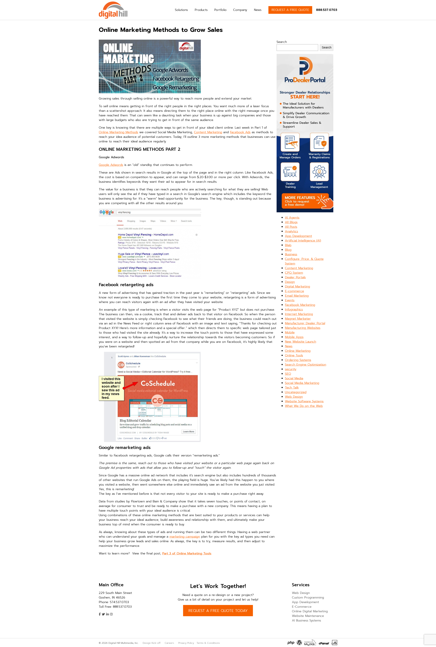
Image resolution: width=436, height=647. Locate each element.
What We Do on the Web (304, 406)
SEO (288, 373)
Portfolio (220, 9)
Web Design (294, 396)
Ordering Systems (298, 360)
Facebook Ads (240, 132)
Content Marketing (208, 132)
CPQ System (294, 272)
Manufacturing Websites (302, 327)
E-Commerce (302, 606)
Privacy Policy (186, 643)
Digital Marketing (297, 286)
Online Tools (294, 355)
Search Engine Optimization (305, 364)
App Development (298, 236)
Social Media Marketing (302, 383)
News (257, 9)
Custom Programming (308, 597)
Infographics (294, 309)
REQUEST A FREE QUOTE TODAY (218, 610)
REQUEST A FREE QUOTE (290, 9)
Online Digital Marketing (310, 611)
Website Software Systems (304, 401)
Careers (169, 643)
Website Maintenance (308, 615)
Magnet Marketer (298, 318)
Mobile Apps (294, 337)
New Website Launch (300, 341)
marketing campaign (184, 536)
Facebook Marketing (300, 304)
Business (291, 254)
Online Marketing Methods (118, 132)
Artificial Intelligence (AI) (303, 240)
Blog (288, 249)
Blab (288, 245)
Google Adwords (111, 164)
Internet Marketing (299, 314)
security (290, 369)
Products (201, 9)
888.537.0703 (326, 9)
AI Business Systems (306, 620)
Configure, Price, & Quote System (304, 261)
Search (282, 41)
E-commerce (294, 291)
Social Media (294, 378)
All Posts (291, 226)
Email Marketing (297, 295)
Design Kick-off (152, 643)
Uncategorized (295, 392)
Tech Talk (292, 387)
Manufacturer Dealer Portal (305, 323)
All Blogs (291, 222)
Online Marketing (297, 350)
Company (240, 9)
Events (289, 300)
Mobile (290, 332)
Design (290, 282)
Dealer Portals (295, 277)
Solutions (181, 9)
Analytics (291, 231)
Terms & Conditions (208, 643)
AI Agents (292, 217)
